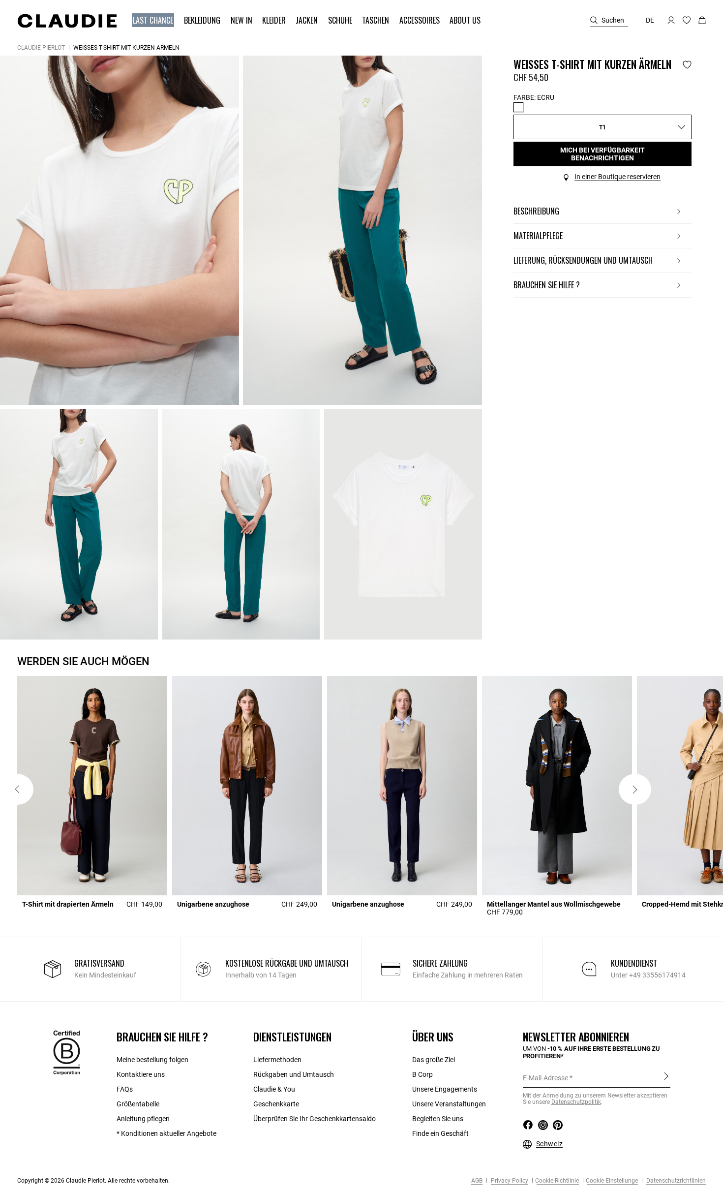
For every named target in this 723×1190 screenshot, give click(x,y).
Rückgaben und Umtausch (293, 1074)
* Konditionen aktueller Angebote (166, 1133)
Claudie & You (274, 1089)
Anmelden (666, 1077)
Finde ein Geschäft (440, 1133)
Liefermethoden (277, 1060)
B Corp (422, 1074)
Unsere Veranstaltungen (449, 1104)
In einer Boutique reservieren (617, 177)
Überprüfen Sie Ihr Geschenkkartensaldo (314, 1119)
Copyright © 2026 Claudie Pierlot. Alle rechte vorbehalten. (93, 1180)
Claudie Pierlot (41, 48)
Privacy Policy (508, 1180)
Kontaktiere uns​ (141, 1074)
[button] (154, 20)
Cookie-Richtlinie (557, 1180)
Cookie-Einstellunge (612, 1180)
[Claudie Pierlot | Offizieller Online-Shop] (67, 21)
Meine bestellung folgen (152, 1060)
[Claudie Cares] (66, 1052)
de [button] (650, 20)
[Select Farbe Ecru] (518, 107)
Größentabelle (138, 1104)
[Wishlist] (687, 65)
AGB (476, 1180)
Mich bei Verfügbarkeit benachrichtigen (602, 154)
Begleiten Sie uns (437, 1119)
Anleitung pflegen (143, 1119)
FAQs (125, 1089)
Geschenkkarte (276, 1104)
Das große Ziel (433, 1060)
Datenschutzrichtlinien (675, 1180)
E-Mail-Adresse (545, 1078)
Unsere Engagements (444, 1089)
